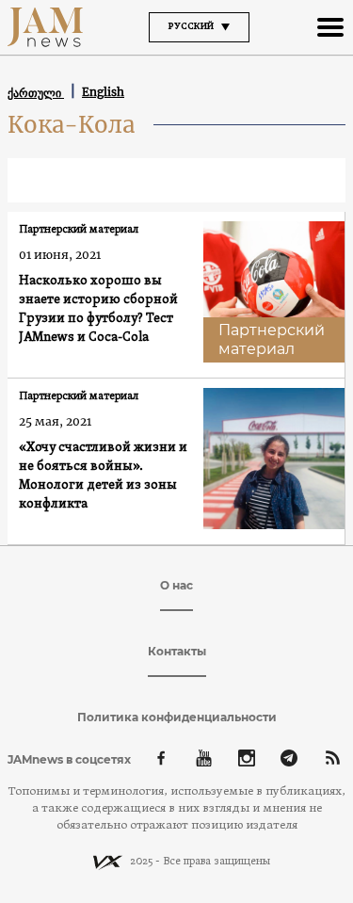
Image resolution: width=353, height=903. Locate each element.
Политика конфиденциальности (177, 717)
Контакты (177, 651)
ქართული (36, 93)
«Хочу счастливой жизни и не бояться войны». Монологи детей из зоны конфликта (103, 476)
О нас (176, 585)
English (103, 92)
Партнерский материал (78, 229)
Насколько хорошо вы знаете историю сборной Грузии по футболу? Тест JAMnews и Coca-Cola (98, 309)
